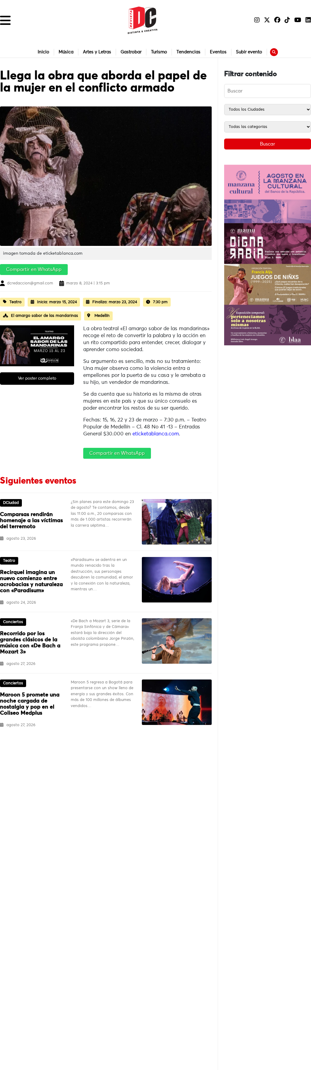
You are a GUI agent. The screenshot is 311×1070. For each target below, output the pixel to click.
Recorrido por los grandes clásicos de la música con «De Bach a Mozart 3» (30, 643)
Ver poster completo (37, 378)
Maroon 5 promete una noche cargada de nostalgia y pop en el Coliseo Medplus (30, 704)
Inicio (43, 52)
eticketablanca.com (155, 434)
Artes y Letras (97, 52)
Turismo (159, 52)
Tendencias (188, 52)
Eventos (218, 52)
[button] (5, 20)
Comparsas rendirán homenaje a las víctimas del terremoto (31, 520)
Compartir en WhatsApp (34, 269)
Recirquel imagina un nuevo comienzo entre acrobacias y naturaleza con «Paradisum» (31, 581)
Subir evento (249, 52)
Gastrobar (131, 52)
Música (66, 52)
